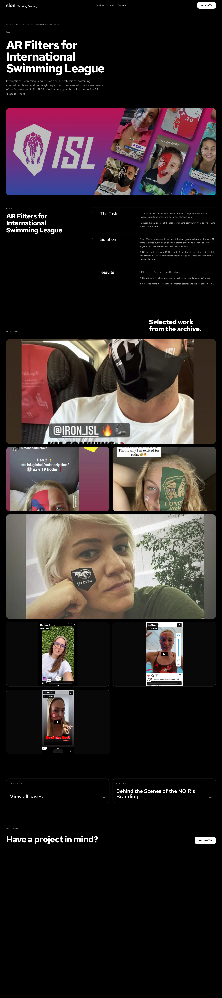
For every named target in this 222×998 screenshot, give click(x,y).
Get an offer (207, 5)
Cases (111, 5)
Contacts (122, 5)
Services (100, 5)
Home (8, 24)
